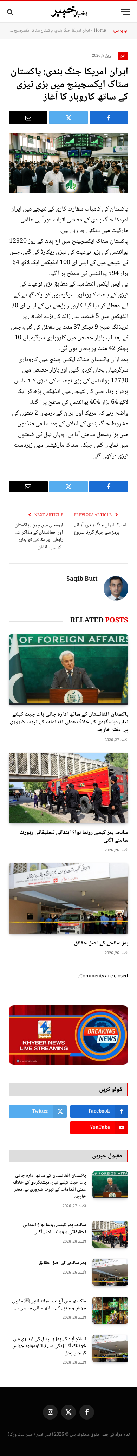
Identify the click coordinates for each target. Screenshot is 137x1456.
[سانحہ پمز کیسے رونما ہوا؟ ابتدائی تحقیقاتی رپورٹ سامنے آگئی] (68, 788)
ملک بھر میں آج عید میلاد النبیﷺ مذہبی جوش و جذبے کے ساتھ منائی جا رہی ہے (49, 1305)
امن (122, 56)
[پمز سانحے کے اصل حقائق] (68, 898)
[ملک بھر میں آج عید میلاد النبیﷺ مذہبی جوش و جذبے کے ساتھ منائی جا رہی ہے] (110, 1310)
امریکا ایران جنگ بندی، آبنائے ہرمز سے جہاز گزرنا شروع (100, 529)
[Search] (10, 12)
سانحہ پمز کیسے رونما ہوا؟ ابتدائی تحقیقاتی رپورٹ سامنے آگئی (74, 836)
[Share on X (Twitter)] (68, 117)
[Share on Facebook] (109, 117)
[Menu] (125, 12)
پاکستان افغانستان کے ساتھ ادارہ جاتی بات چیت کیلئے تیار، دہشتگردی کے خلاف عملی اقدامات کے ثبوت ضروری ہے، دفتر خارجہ (69, 722)
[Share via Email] (28, 117)
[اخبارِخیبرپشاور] (68, 12)
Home (100, 30)
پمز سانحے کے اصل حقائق (101, 943)
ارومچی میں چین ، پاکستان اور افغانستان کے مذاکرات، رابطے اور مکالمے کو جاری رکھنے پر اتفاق (39, 536)
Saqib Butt (82, 579)
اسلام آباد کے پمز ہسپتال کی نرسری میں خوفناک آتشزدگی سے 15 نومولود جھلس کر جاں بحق (49, 1346)
